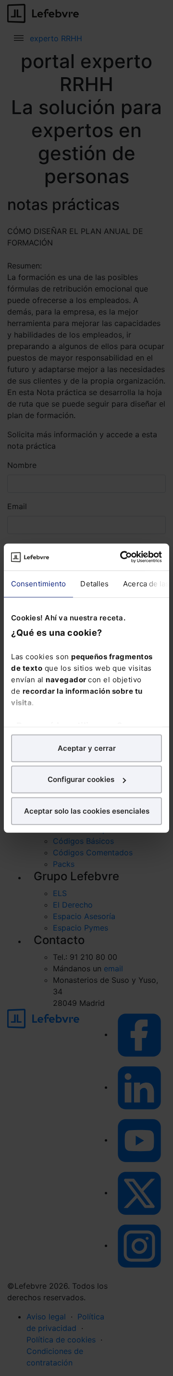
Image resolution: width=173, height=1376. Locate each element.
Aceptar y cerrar (87, 747)
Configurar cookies (81, 779)
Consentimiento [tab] (38, 583)
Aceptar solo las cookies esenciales (86, 810)
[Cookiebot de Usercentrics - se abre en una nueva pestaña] (122, 557)
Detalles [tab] (94, 583)
